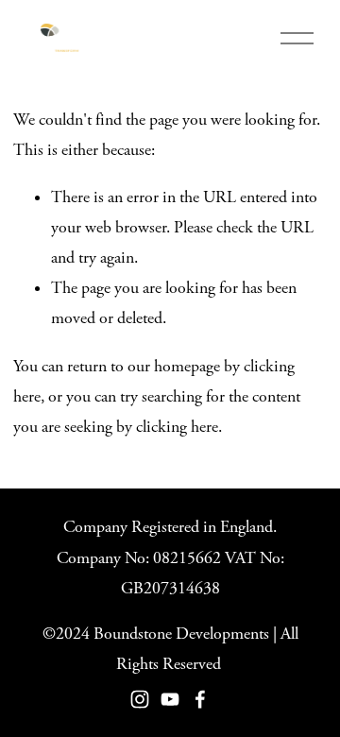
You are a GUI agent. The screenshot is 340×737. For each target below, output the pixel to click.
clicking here (177, 427)
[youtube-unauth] (170, 699)
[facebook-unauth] (200, 699)
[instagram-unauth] (139, 699)
